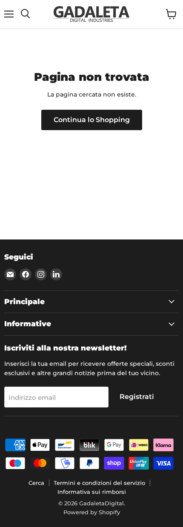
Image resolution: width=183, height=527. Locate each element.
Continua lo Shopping (92, 120)
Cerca (36, 482)
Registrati (137, 397)
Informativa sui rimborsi (91, 491)
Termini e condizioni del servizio (99, 482)
